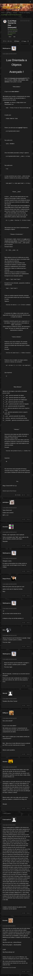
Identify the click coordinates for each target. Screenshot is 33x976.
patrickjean (6, 502)
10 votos (18, 495)
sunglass (5, 907)
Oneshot (5, 761)
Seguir (25, 41)
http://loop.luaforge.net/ (8, 952)
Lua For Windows (19, 957)
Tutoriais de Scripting (24, 12)
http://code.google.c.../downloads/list (12, 944)
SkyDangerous (7, 48)
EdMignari (5, 712)
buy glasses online (21, 907)
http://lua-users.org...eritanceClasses (12, 942)
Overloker (5, 526)
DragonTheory (6, 578)
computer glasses (11, 907)
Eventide (5, 920)
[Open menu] (30, 1)
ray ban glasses (13, 908)
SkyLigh (5, 693)
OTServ (9, 12)
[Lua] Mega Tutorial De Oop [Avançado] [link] (11, 14)
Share (17, 41)
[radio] (21, 21)
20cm (4, 630)
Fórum (3, 12)
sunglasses (5, 908)
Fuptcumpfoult (7, 819)
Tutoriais (15, 12)
